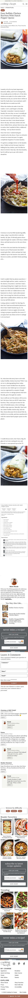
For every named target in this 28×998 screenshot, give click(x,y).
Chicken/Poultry (9, 7)
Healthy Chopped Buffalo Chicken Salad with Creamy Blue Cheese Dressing (16, 621)
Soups (2, 975)
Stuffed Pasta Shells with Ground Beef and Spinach (21, 931)
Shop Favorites (19, 982)
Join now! (14, 648)
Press (2, 984)
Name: (3, 671)
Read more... (8, 599)
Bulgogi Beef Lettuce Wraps (21, 909)
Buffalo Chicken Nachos (16, 607)
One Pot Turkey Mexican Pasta (21, 857)
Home (2, 7)
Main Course (18, 973)
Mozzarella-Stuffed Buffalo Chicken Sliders (17, 614)
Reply (3, 717)
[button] (25, 4)
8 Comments (14, 21)
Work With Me (19, 984)
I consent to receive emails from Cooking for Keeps (14, 638)
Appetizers (4, 971)
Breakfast (17, 971)
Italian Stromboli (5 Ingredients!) (21, 836)
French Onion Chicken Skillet (7, 857)
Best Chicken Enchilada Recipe (7, 836)
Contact (3, 989)
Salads (17, 975)
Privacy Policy (5, 987)
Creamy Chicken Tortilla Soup (7, 930)
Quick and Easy (5, 973)
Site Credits (23, 992)
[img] (15, 963)
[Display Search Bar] (22, 4)
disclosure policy (5, 27)
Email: (3, 675)
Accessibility (18, 987)
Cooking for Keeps (11, 4)
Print (26, 509)
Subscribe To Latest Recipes (13, 0)
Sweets (17, 977)
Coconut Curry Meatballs (7, 909)
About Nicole (4, 982)
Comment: (5, 662)
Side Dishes (4, 977)
